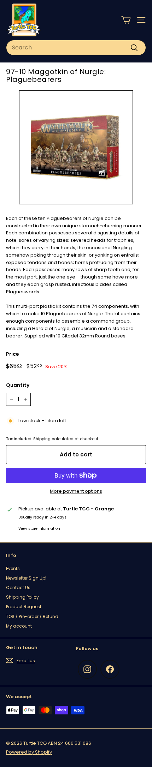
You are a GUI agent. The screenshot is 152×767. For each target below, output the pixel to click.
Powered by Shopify (29, 752)
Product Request (23, 607)
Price (12, 354)
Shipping (42, 439)
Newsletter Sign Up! (26, 578)
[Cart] (126, 20)
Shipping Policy (22, 597)
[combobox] (76, 47)
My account (19, 626)
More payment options (76, 491)
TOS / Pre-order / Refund (32, 616)
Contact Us (18, 588)
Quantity (17, 385)
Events (13, 568)
